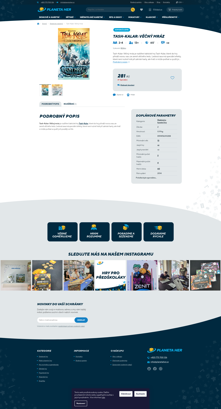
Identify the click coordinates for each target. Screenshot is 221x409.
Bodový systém (136, 2)
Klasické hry (43, 377)
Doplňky (42, 381)
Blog (158, 2)
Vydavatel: (119, 48)
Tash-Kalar (83, 123)
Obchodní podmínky (119, 361)
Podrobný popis (120, 62)
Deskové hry (43, 356)
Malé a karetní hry (45, 361)
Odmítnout (126, 394)
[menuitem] (50, 17)
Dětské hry (43, 369)
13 (158, 140)
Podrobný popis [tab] (50, 104)
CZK (180, 2)
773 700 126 (159, 357)
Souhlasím (140, 394)
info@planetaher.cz (160, 362)
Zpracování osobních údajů (122, 365)
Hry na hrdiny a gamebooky (49, 365)
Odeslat (81, 320)
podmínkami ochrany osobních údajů (72, 326)
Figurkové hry (44, 373)
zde (103, 397)
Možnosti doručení (127, 85)
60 (158, 169)
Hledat (133, 10)
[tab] (70, 104)
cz (158, 145)
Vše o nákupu (149, 2)
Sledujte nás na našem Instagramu (110, 254)
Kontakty (166, 2)
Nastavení (80, 403)
